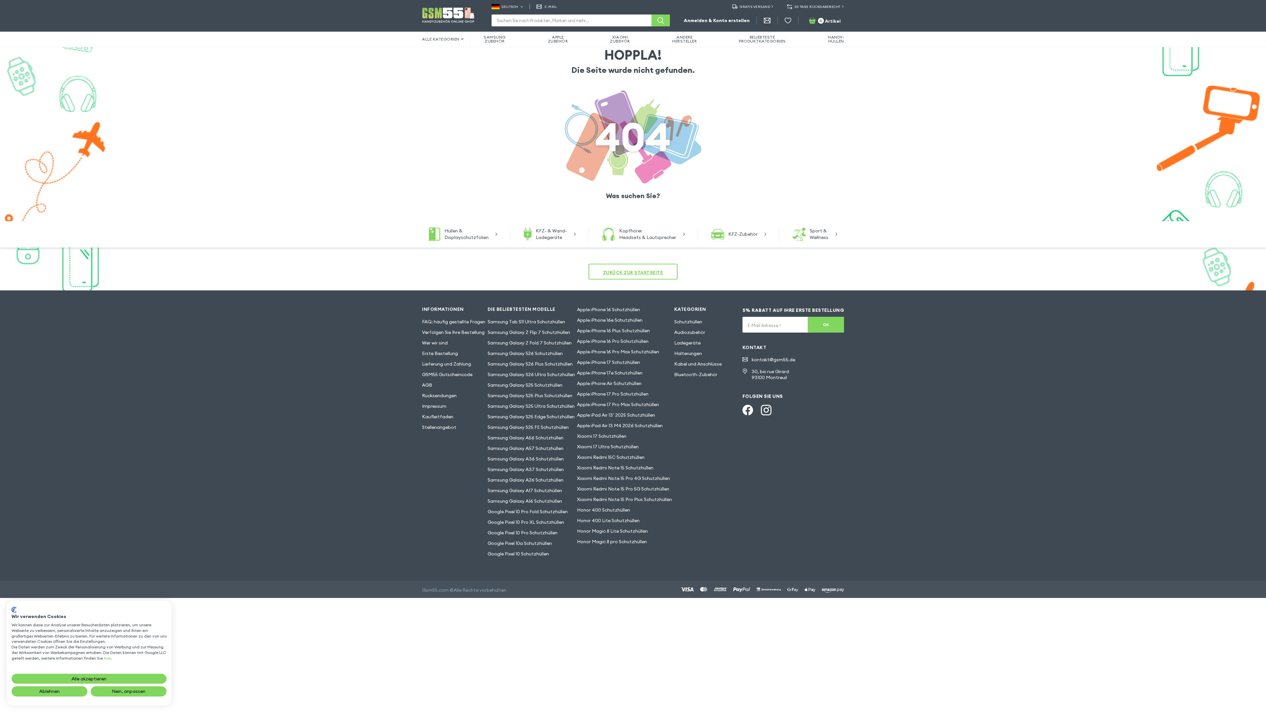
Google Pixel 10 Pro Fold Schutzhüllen (528, 512)
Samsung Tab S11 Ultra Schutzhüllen (526, 322)
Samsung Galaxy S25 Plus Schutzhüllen (530, 396)
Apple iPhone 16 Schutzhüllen (608, 309)
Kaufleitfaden (437, 417)
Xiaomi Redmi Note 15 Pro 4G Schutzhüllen (623, 478)
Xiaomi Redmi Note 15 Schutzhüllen (615, 468)
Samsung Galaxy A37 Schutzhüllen (526, 469)
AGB (427, 385)
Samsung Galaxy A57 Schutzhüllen (525, 448)
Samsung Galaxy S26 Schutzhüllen (525, 353)
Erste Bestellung (440, 353)
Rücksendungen (439, 396)
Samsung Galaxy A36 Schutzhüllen (526, 459)
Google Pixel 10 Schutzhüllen (518, 554)
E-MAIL (551, 7)
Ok (826, 324)
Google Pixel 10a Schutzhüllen (520, 543)
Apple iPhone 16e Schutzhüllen (610, 320)
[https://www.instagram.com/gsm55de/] (766, 410)
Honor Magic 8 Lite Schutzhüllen (612, 531)
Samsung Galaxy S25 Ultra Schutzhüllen (531, 406)
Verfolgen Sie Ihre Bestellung (453, 332)
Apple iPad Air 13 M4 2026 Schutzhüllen (620, 426)
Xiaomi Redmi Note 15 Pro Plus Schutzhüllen (624, 499)
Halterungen (688, 353)
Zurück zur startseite (633, 272)
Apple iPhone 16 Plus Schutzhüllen (613, 331)
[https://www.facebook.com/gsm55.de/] (747, 410)
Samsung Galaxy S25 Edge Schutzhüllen (531, 417)
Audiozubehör (689, 332)
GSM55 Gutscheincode (447, 374)
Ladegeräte (687, 343)
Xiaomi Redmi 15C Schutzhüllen (611, 457)
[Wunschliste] (788, 20)
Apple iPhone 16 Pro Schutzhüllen (612, 341)
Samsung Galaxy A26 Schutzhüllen (525, 480)
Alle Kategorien (441, 39)
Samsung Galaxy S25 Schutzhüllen (525, 385)
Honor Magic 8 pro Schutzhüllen (612, 542)
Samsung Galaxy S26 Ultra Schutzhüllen (531, 374)
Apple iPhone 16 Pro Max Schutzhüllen (618, 352)
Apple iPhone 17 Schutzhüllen (608, 362)
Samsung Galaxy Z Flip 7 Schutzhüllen (529, 332)
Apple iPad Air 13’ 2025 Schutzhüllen (616, 415)
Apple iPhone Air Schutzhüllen (609, 383)
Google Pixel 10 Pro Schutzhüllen (523, 533)
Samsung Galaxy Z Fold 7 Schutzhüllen (530, 343)
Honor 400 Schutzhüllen (603, 510)
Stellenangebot (439, 427)
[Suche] (660, 20)
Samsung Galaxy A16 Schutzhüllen (525, 501)
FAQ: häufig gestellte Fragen (453, 322)
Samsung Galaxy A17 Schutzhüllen (525, 490)
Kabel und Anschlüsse (698, 364)
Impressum (434, 406)
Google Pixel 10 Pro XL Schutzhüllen (526, 522)
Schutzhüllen (688, 322)
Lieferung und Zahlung (446, 364)
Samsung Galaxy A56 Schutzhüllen (525, 438)
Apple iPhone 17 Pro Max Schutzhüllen (618, 404)
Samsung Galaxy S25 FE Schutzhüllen (528, 427)
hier (107, 658)
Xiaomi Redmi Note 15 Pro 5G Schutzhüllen (623, 489)
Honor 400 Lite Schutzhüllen (608, 520)
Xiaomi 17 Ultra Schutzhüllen (608, 447)
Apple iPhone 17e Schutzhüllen (610, 373)
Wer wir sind (435, 343)
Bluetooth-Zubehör (695, 374)
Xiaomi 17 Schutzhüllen (601, 436)
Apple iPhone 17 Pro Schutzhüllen (612, 394)
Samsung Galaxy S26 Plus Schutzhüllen (530, 364)
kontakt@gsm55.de (773, 360)
